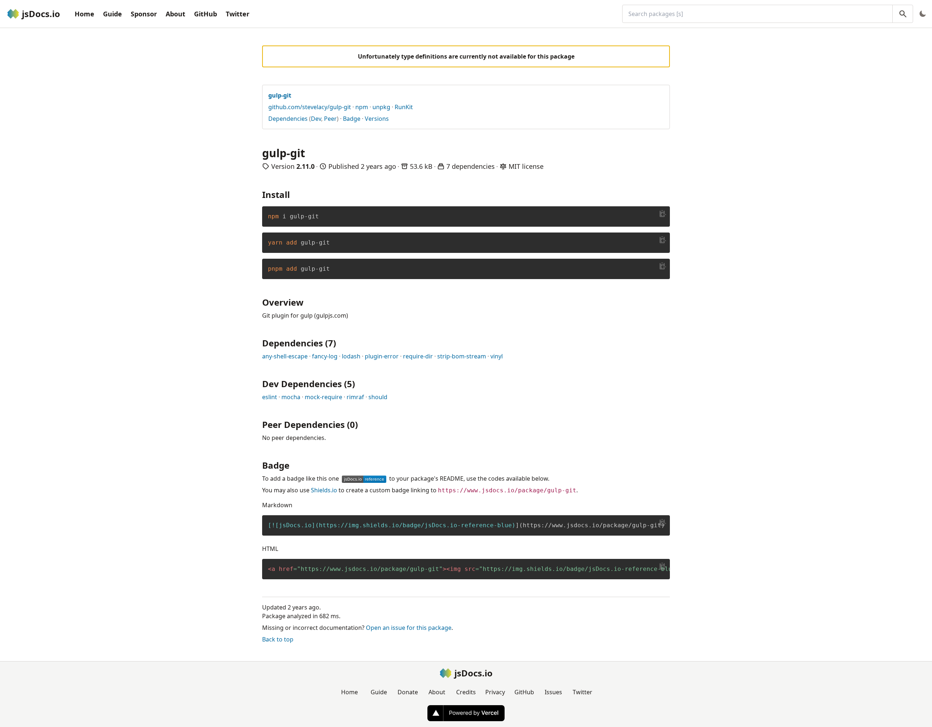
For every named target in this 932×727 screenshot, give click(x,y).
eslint (269, 397)
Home (84, 13)
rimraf (355, 397)
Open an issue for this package (408, 628)
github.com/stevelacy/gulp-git (309, 107)
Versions (377, 119)
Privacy (495, 692)
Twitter (237, 13)
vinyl (496, 356)
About (175, 13)
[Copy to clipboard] (662, 213)
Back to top (277, 639)
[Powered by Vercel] (466, 713)
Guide (112, 13)
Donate (408, 692)
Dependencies (288, 119)
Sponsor (144, 13)
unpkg (381, 107)
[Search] (902, 14)
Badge (351, 119)
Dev (316, 119)
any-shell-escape (285, 356)
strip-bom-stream (461, 356)
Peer (330, 119)
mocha (290, 397)
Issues (553, 692)
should (377, 397)
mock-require (323, 397)
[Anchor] (294, 194)
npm (361, 107)
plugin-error (382, 356)
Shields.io (324, 490)
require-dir (418, 356)
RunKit (404, 107)
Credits (466, 692)
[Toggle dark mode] (922, 13)
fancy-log (324, 356)
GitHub (205, 13)
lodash (351, 356)
